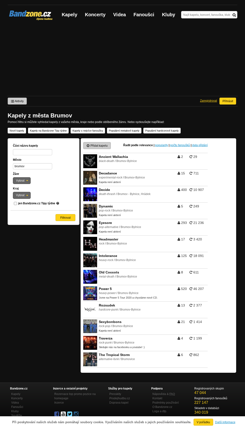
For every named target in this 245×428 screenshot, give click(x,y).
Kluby (168, 14)
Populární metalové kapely (124, 130)
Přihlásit (228, 101)
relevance (146, 145)
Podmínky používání (165, 402)
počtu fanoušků (180, 145)
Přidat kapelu (99, 145)
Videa (119, 14)
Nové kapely (17, 130)
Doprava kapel (118, 402)
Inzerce (59, 402)
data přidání (200, 145)
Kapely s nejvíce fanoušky (87, 130)
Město (17, 159)
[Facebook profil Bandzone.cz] (57, 414)
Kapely (69, 14)
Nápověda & (163, 394)
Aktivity (19, 101)
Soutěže (16, 415)
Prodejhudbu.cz (119, 398)
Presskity (115, 394)
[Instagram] (76, 414)
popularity (161, 145)
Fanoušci (144, 14)
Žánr (16, 174)
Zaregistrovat (208, 100)
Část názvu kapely (25, 145)
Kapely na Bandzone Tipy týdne (48, 130)
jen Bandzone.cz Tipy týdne (36, 203)
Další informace (225, 422)
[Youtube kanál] (64, 414)
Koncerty (95, 14)
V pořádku (203, 422)
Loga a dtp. (159, 411)
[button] (22, 180)
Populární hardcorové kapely (162, 130)
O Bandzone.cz (162, 407)
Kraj (16, 188)
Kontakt (157, 398)
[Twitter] (70, 414)
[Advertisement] (122, 60)
